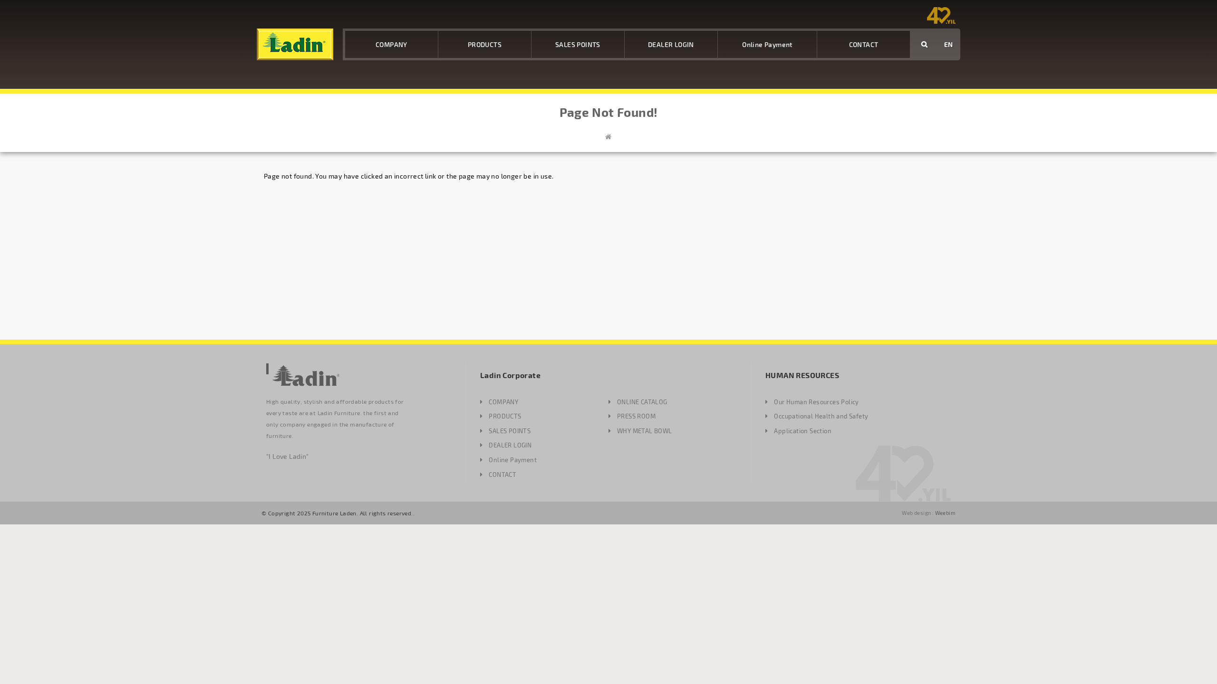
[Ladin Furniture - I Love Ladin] (295, 44)
